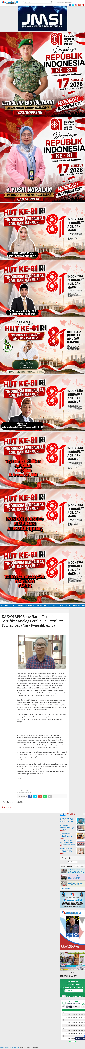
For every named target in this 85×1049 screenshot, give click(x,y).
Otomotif (61, 605)
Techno (68, 605)
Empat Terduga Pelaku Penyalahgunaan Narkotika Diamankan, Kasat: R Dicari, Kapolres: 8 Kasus (68, 836)
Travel (54, 605)
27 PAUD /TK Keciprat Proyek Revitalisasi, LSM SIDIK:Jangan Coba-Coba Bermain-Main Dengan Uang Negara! (67, 829)
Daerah (13, 605)
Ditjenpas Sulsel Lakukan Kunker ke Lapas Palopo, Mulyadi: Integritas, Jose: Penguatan (74, 878)
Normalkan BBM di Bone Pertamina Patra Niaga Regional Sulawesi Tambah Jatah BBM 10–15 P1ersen (67, 843)
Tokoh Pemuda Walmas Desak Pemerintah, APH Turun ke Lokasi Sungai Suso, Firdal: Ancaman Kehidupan (67, 821)
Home (3, 611)
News (6, 605)
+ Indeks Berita (65, 888)
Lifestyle (46, 605)
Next (82, 866)
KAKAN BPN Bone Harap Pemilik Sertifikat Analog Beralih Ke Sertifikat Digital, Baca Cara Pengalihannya (32, 621)
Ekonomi (39, 605)
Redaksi (2, 1047)
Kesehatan (76, 605)
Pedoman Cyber (9, 1047)
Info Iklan (16, 1047)
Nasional (20, 605)
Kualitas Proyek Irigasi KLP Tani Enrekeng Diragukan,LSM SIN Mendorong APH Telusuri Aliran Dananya (76, 872)
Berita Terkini (66, 866)
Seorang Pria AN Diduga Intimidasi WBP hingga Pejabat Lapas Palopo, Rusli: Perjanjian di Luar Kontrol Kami (76, 884)
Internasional (30, 605)
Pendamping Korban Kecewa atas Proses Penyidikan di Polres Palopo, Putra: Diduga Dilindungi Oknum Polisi (67, 852)
